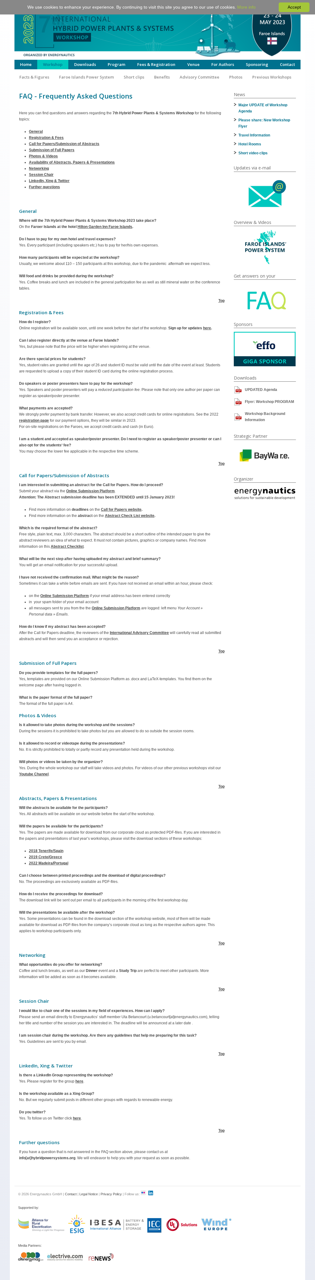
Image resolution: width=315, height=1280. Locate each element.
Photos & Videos (43, 156)
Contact (287, 64)
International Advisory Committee (139, 633)
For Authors (222, 64)
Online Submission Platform (90, 491)
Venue (193, 64)
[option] (265, 349)
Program (116, 64)
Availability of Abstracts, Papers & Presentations (72, 162)
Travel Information (254, 135)
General (36, 131)
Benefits (162, 77)
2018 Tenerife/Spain (46, 851)
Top (221, 301)
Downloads (85, 64)
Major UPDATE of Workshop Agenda (262, 108)
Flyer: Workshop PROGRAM (269, 402)
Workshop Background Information (265, 417)
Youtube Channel (34, 774)
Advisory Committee (199, 77)
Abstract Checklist (67, 546)
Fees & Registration (156, 64)
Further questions (44, 187)
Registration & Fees (46, 138)
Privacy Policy (111, 1194)
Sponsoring (257, 64)
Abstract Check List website (129, 516)
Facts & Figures (34, 77)
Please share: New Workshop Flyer (264, 123)
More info (246, 7)
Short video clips (253, 153)
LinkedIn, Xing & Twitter (49, 181)
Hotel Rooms (249, 144)
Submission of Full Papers (51, 150)
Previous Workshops (271, 77)
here (207, 328)
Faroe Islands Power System (86, 77)
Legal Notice (88, 1194)
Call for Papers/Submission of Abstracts (64, 144)
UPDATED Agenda (261, 390)
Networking (39, 168)
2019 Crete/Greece (45, 857)
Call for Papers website (121, 509)
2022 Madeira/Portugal (48, 863)
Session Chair (41, 175)
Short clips (134, 77)
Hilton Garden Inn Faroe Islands (105, 227)
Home (26, 64)
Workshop (52, 64)
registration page (34, 420)
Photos (235, 77)
